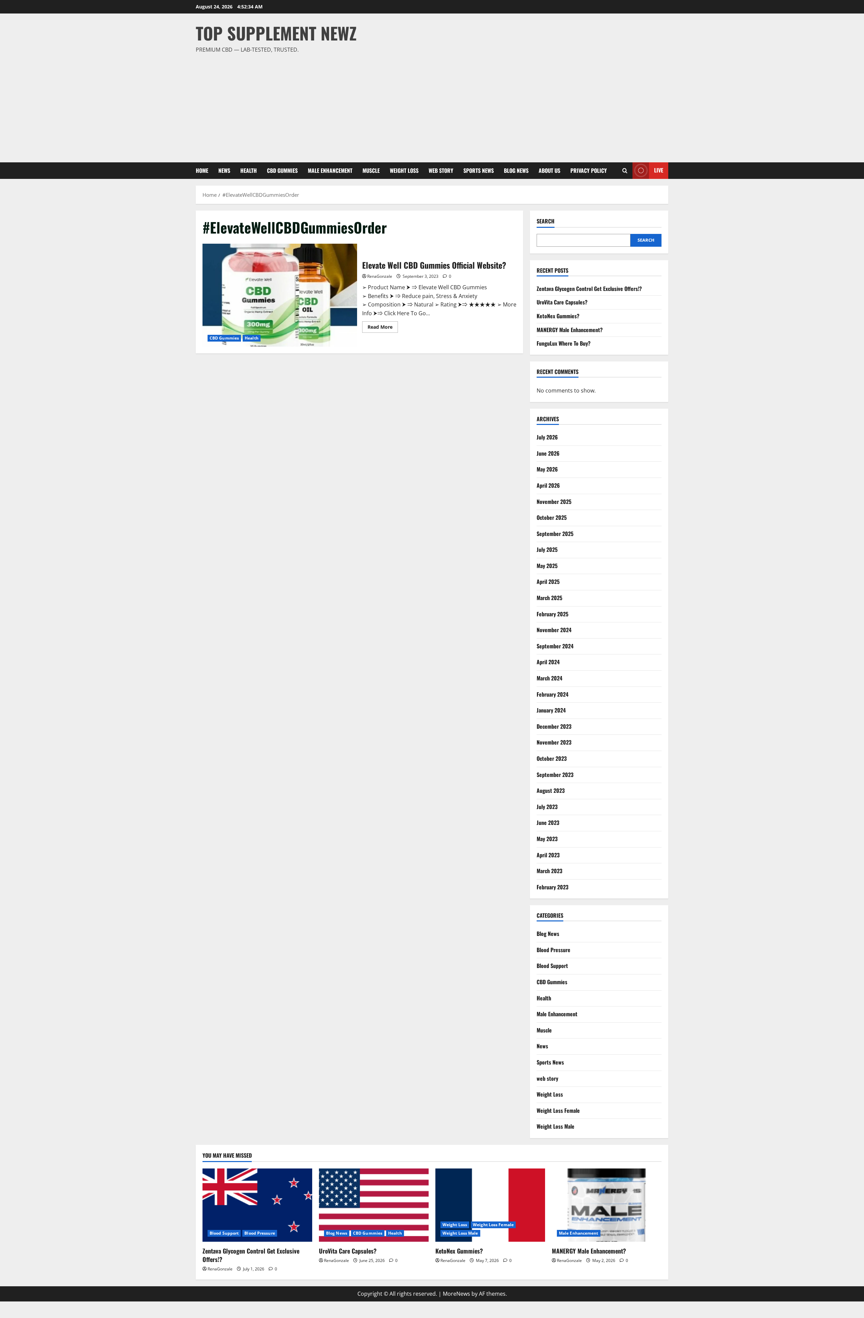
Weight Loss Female (558, 1110)
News (224, 170)
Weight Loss (404, 170)
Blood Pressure (553, 950)
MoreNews (456, 1293)
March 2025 (549, 598)
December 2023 (554, 726)
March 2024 (549, 678)
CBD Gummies (282, 170)
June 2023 (548, 822)
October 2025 (552, 517)
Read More (383, 328)
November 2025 (554, 501)
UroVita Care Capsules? (562, 302)
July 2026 (547, 437)
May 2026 (547, 469)
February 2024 (552, 694)
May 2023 (547, 839)
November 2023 (554, 742)
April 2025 (548, 581)
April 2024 (548, 662)
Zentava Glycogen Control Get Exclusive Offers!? (589, 289)
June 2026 (548, 453)
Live (658, 170)
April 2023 (548, 855)
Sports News (478, 170)
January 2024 (551, 710)
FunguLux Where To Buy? (564, 343)
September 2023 (555, 775)
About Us (549, 170)
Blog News (516, 170)
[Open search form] (624, 170)
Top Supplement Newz (276, 32)
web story (441, 170)
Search (546, 221)
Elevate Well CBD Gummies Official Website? (279, 295)
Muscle (371, 170)
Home (202, 170)
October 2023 (552, 758)
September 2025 (555, 534)
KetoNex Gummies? (558, 316)
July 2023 (547, 807)
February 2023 (552, 887)
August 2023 (551, 790)
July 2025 (547, 549)
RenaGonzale (379, 276)
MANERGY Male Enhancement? (570, 330)
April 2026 (548, 485)
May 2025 (547, 566)
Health (248, 170)
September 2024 (555, 646)
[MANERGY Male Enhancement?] (607, 1205)
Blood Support (552, 966)
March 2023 (549, 871)
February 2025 (552, 614)
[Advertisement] (430, 105)
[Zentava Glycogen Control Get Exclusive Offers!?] (257, 1205)
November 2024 (554, 630)
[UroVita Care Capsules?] (374, 1205)
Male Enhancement (330, 170)
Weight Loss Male (555, 1126)
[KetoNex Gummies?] (490, 1205)
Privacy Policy (588, 170)
